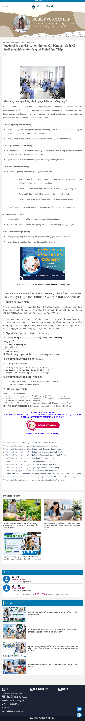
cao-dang (6, 42)
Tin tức (23, 42)
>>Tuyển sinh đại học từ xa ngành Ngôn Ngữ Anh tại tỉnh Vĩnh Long (31, 467)
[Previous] (5, 24)
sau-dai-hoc (15, 42)
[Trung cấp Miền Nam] (42, 6)
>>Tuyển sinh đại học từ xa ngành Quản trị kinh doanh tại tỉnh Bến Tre (32, 449)
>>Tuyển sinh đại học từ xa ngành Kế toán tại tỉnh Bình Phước (28, 458)
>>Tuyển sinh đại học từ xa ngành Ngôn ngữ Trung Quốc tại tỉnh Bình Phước (34, 455)
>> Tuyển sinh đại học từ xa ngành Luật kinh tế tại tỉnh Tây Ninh (29, 461)
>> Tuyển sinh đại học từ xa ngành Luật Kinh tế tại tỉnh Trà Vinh (29, 443)
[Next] (80, 24)
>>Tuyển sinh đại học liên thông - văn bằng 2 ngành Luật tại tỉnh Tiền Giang (34, 480)
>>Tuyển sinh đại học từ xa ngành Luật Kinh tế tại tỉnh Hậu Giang (30, 470)
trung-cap (31, 42)
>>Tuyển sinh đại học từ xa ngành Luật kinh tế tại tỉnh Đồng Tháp (30, 464)
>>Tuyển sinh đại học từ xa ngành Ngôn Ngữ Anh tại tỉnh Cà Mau (30, 446)
